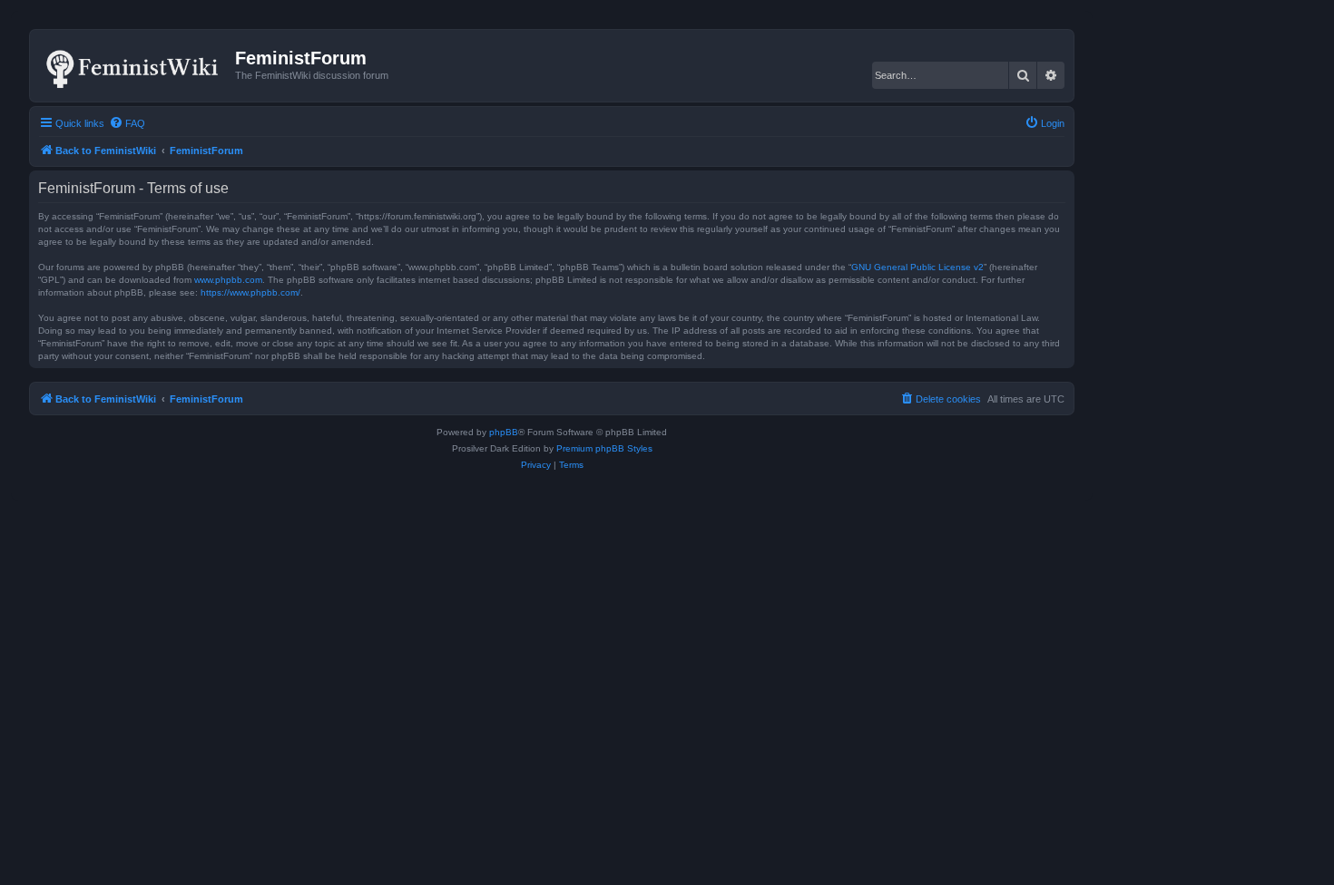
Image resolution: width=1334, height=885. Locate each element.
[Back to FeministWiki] (134, 65)
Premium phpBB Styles (604, 448)
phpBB (503, 432)
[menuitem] (127, 123)
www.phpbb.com (228, 280)
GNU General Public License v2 (917, 267)
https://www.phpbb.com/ (250, 292)
